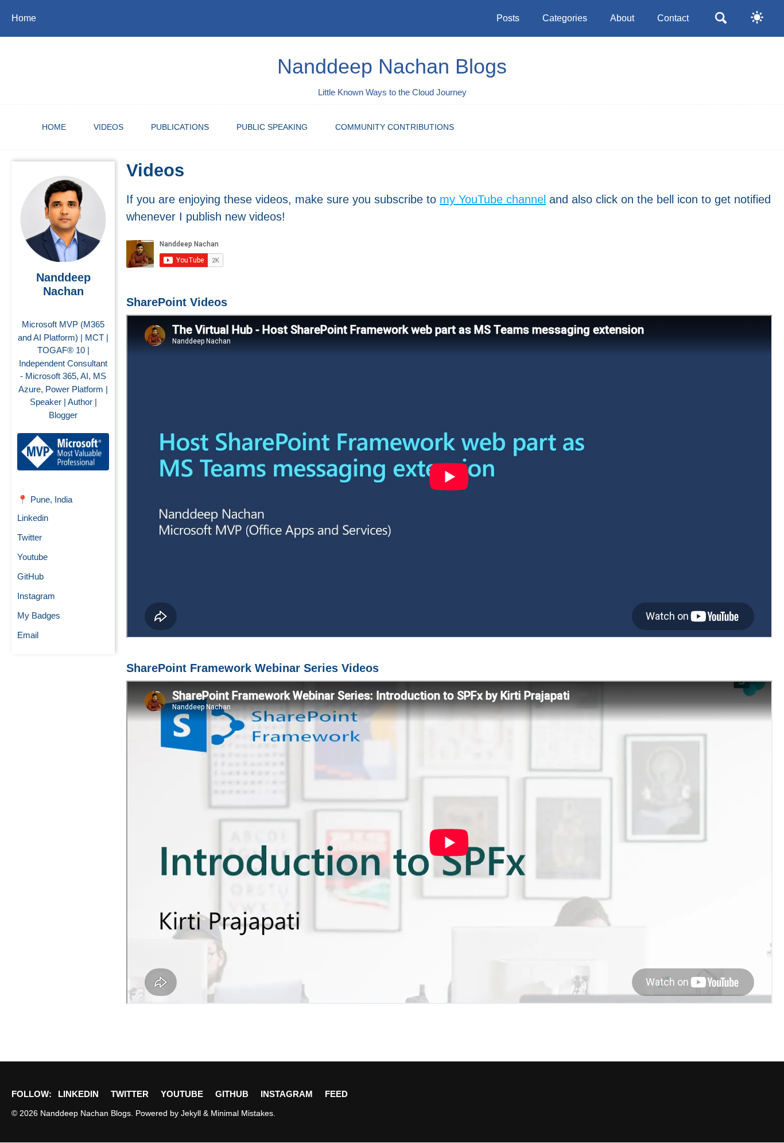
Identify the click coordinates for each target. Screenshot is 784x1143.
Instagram (36, 596)
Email (27, 635)
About (622, 18)
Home (23, 18)
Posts (507, 18)
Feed (336, 1094)
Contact (673, 18)
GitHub (30, 576)
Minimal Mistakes (242, 1113)
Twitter (29, 537)
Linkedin (32, 518)
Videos (108, 127)
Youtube (32, 557)
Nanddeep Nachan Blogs (392, 66)
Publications (180, 127)
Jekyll (191, 1113)
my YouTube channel (493, 199)
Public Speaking (272, 127)
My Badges (38, 615)
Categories (564, 18)
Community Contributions (394, 127)
